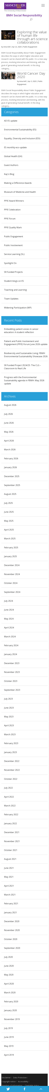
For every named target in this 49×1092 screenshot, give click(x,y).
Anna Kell (7, 47)
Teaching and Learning (15, 289)
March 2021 (10, 894)
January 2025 (10, 556)
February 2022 (11, 814)
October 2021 (10, 850)
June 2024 (9, 609)
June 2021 (9, 868)
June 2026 (9, 422)
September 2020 (12, 948)
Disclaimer (6, 1077)
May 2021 (8, 876)
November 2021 (12, 841)
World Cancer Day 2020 (31, 75)
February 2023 (11, 743)
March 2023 (10, 734)
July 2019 (8, 1028)
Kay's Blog (9, 174)
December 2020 (11, 921)
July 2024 (8, 600)
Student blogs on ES (14, 281)
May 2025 (8, 520)
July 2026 (8, 414)
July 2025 (8, 503)
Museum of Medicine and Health (20, 191)
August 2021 (10, 859)
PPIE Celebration (12, 209)
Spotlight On (10, 263)
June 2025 (9, 511)
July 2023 (8, 698)
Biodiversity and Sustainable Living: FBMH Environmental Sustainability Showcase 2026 (26, 355)
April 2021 (9, 885)
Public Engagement (30, 47)
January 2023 (10, 752)
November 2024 (12, 574)
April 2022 (9, 796)
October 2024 (10, 583)
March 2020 (10, 992)
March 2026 (10, 449)
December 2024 (11, 565)
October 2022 (10, 778)
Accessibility (23, 1081)
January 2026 (10, 467)
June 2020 (9, 965)
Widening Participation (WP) (17, 307)
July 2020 (8, 957)
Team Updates (11, 298)
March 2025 (10, 538)
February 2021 (11, 903)
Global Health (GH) (13, 156)
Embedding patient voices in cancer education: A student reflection (21, 331)
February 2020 (11, 1001)
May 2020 (8, 974)
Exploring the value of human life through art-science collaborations (32, 37)
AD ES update (10, 120)
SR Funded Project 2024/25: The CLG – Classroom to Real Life (22, 367)
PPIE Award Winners (14, 200)
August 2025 (10, 494)
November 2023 (12, 672)
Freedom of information (12, 1085)
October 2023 (10, 681)
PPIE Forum (9, 218)
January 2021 (10, 912)
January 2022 (10, 823)
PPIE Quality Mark (13, 227)
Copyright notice (9, 1081)
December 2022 (11, 761)
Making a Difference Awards (18, 182)
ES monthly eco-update (15, 147)
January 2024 (10, 654)
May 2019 (8, 1046)
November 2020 (12, 930)
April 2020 (9, 983)
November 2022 (12, 770)
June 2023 (9, 707)
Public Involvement (13, 245)
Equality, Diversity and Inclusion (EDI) (22, 138)
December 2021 (11, 832)
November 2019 (12, 1019)
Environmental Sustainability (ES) (20, 129)
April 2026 (9, 440)
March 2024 (10, 636)
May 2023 (8, 716)
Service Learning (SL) (14, 254)
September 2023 (12, 689)
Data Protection (20, 1077)
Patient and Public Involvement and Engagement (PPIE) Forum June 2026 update (25, 343)
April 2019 (9, 1054)
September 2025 (12, 485)
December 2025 (11, 476)
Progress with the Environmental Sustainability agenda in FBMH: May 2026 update (24, 380)
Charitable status (32, 1085)
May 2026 (8, 431)
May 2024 (8, 618)
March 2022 (10, 805)
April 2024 (9, 627)
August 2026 (10, 405)
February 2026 (11, 458)
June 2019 (9, 1037)
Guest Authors (11, 165)
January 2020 (10, 1010)
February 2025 (11, 547)
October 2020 (10, 939)
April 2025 (9, 529)
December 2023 (11, 663)
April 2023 (9, 725)
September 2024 (12, 592)
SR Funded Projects (13, 272)
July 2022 (8, 787)
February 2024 (11, 645)
